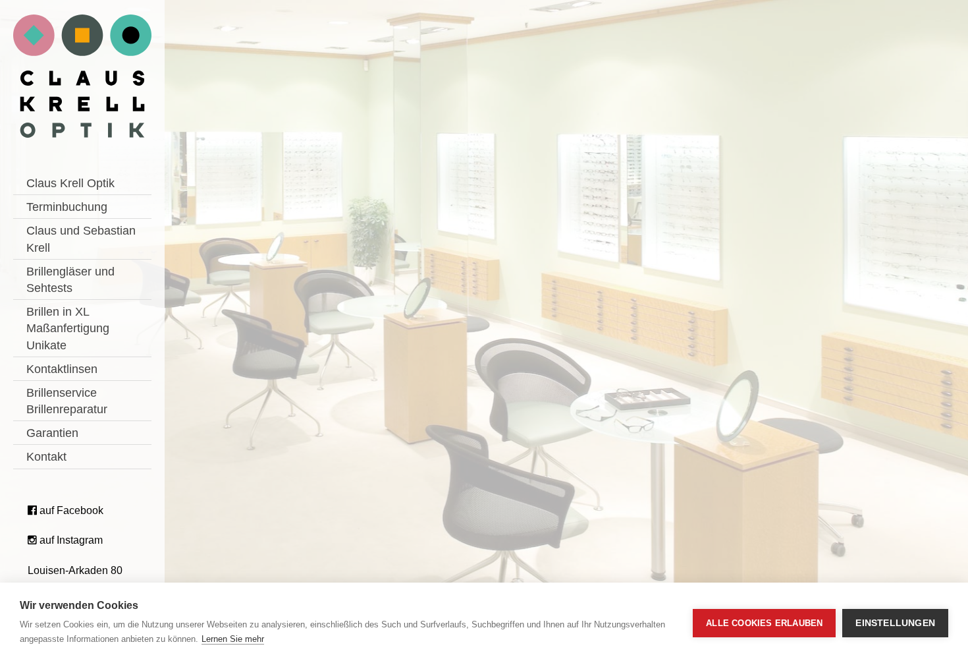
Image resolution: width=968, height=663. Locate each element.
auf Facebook (70, 510)
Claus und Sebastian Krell (81, 239)
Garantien (52, 433)
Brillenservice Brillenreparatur (66, 401)
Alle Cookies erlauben (764, 623)
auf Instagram (70, 540)
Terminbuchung (66, 207)
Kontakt (46, 456)
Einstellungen (895, 623)
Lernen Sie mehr (233, 639)
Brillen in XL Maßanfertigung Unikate (67, 328)
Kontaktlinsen (61, 369)
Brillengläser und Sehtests (70, 280)
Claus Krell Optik (70, 183)
